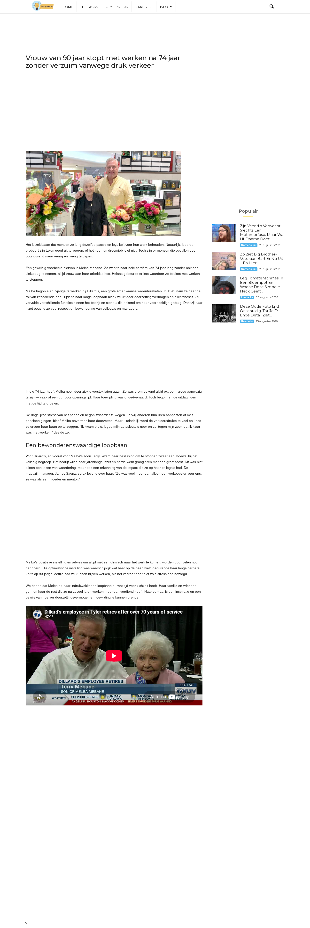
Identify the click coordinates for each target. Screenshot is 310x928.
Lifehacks (89, 7)
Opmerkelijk (117, 7)
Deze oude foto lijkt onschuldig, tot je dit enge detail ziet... (260, 310)
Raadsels (144, 7)
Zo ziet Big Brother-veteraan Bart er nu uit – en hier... (261, 258)
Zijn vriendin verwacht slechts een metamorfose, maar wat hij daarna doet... (262, 232)
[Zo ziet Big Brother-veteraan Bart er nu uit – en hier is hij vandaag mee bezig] (224, 261)
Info (164, 7)
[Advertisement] (155, 30)
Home (68, 7)
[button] (271, 6)
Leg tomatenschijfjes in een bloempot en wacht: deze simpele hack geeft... (261, 284)
